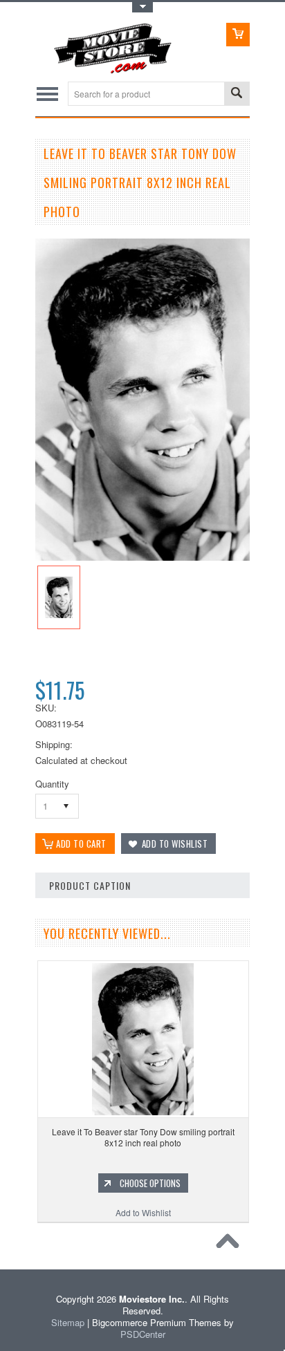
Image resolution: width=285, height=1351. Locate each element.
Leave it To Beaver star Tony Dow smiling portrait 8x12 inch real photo (143, 1137)
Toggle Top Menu (142, 7)
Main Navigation (47, 94)
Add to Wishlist (143, 1212)
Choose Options (150, 1183)
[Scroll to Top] (231, 1244)
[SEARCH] (236, 94)
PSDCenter (142, 1334)
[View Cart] (238, 34)
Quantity (52, 783)
